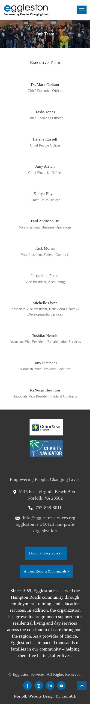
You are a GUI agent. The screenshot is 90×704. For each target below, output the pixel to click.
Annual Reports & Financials (45, 571)
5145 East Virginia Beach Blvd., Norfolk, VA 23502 (48, 495)
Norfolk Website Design (34, 696)
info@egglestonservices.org (48, 517)
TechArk (69, 696)
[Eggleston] (26, 9)
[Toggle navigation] (82, 10)
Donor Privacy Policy (45, 553)
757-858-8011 (48, 507)
